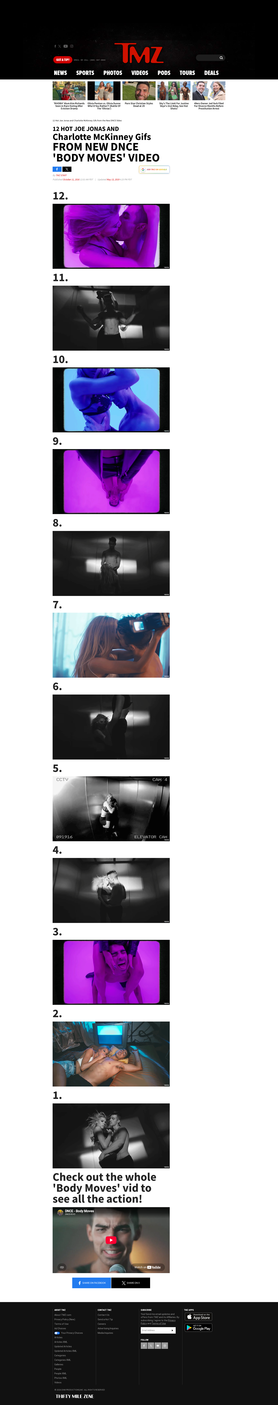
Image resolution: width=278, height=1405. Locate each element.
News (60, 73)
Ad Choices (60, 1328)
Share (94, 1282)
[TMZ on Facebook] (55, 46)
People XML (60, 1373)
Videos (139, 73)
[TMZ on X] (60, 46)
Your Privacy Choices (72, 1333)
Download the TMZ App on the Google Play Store (198, 1328)
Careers (102, 1324)
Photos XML (60, 1378)
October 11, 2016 (71, 179)
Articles (58, 1337)
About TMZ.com (62, 1315)
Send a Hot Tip (105, 1319)
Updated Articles (63, 1346)
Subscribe (172, 1330)
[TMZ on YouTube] (158, 1345)
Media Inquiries (105, 1333)
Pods (164, 73)
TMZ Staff (61, 175)
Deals (211, 73)
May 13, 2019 (113, 179)
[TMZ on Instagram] (71, 46)
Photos (112, 73)
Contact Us (103, 1315)
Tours (187, 73)
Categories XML (62, 1360)
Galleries (58, 1364)
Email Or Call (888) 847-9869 (89, 60)
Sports (85, 73)
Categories (60, 1355)
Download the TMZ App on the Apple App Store (198, 1317)
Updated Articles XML (65, 1351)
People (57, 1369)
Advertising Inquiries (108, 1328)
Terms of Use (61, 1324)
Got (62, 60)
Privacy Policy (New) (64, 1319)
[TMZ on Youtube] (65, 46)
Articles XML (60, 1342)
